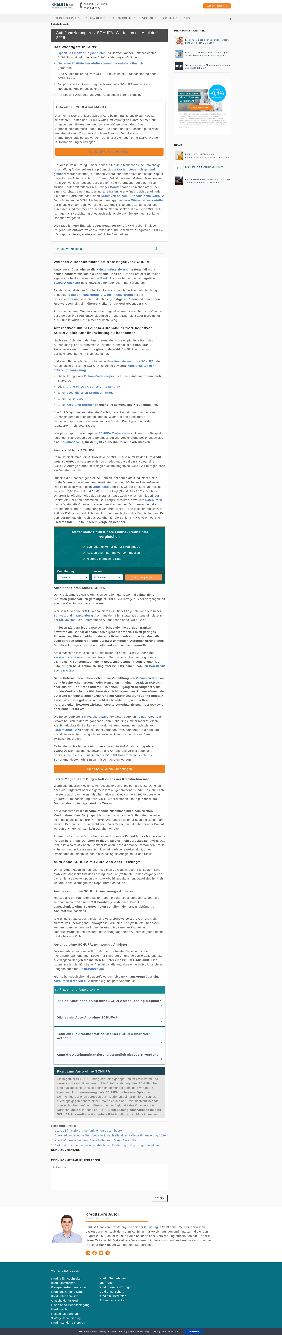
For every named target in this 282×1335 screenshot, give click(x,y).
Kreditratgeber (94, 17)
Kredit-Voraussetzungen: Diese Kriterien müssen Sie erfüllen (96, 1140)
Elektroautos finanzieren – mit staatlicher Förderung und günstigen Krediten (107, 1145)
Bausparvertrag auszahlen (69, 1287)
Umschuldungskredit (65, 1300)
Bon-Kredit (157, 666)
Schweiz (60, 615)
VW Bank (101, 278)
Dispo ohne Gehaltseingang (70, 1305)
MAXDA (68, 670)
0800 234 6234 (92, 8)
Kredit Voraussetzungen (115, 1287)
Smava (87, 716)
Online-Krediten (147, 678)
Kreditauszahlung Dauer (68, 1291)
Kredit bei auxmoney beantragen (109, 769)
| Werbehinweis (60, 24)
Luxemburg (84, 615)
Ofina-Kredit (102, 486)
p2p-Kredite (149, 716)
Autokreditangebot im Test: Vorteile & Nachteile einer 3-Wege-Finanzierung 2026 (110, 1135)
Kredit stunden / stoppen (68, 1322)
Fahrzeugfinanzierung (112, 269)
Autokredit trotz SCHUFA (72, 981)
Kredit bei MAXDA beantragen (109, 151)
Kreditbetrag (65, 571)
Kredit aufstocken (63, 1283)
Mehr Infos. (174, 1331)
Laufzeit (97, 571)
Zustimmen (193, 1331)
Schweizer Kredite (112, 1300)
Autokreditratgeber (122, 17)
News (187, 17)
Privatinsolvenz (72, 442)
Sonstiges (168, 17)
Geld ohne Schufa (111, 1291)
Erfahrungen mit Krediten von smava (204, 167)
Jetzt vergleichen (143, 577)
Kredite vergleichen (65, 17)
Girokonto (147, 17)
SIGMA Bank (68, 620)
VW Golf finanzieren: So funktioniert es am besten (89, 1130)
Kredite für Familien (64, 1296)
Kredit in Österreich (112, 1296)
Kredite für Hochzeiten (66, 1278)
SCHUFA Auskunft (67, 282)
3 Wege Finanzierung (66, 1318)
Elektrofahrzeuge (91, 969)
